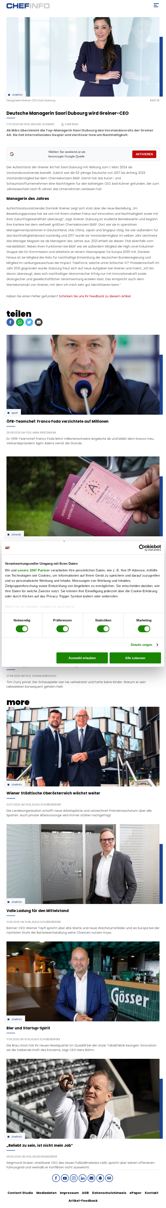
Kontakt (151, 1193)
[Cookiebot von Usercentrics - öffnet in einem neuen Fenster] (142, 547)
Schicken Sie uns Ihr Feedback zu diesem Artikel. (95, 296)
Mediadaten (46, 1193)
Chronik (16, 534)
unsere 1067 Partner (34, 570)
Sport (14, 413)
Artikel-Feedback (83, 1200)
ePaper (135, 1193)
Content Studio (20, 1193)
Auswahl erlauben (82, 658)
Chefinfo (17, 95)
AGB (85, 1193)
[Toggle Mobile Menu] (156, 5)
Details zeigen (141, 645)
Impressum (69, 1193)
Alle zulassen (135, 658)
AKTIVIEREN (144, 154)
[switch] (62, 628)
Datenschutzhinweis (109, 1193)
